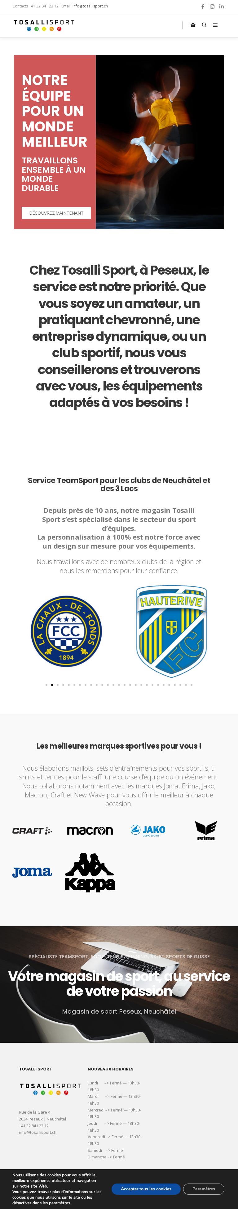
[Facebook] (203, 6)
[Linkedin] (222, 6)
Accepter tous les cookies (146, 1189)
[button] (46, 685)
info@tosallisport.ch (90, 6)
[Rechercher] (204, 25)
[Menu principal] (215, 25)
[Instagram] (212, 6)
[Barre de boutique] (193, 25)
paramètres (59, 1203)
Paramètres (203, 1189)
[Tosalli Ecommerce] (43, 25)
